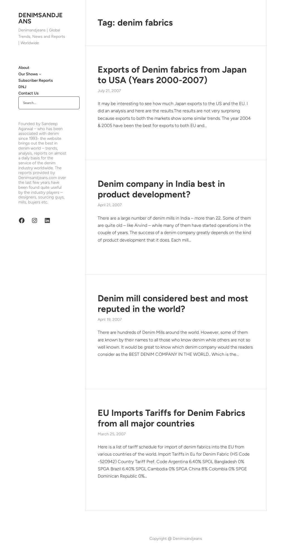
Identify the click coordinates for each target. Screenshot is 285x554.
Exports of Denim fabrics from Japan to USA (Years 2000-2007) (172, 74)
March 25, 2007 (112, 434)
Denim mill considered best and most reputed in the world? (173, 303)
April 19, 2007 (110, 319)
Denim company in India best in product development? (161, 189)
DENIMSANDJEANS (40, 18)
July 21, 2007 (109, 90)
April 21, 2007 (110, 205)
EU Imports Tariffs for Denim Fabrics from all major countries (171, 418)
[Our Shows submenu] (40, 74)
